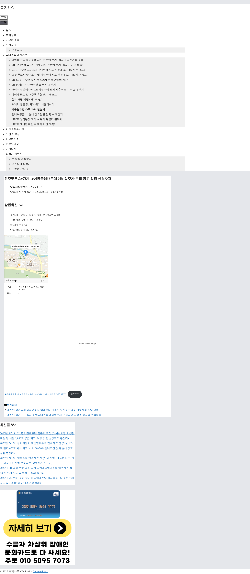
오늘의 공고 (18, 49)
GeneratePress (40, 571)
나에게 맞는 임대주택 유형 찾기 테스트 (34, 94)
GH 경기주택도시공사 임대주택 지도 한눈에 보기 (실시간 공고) (48, 69)
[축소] (44, 256)
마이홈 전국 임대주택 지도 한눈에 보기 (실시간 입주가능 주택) (48, 59)
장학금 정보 (13, 153)
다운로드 (75, 394)
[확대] (44, 251)
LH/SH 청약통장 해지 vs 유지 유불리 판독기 (37, 119)
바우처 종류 (13, 40)
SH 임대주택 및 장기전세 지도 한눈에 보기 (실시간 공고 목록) (47, 64)
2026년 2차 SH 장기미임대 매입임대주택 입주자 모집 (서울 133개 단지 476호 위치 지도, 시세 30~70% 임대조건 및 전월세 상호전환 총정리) (36, 448)
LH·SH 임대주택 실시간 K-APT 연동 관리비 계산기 (41, 79)
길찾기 (43, 281)
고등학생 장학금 (21, 163)
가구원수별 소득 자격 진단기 (28, 109)
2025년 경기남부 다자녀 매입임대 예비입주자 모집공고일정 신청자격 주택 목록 (53, 410)
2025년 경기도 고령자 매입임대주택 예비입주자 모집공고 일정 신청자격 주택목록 (54, 414)
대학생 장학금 (20, 168)
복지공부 (11, 35)
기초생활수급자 (15, 129)
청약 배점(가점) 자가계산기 (27, 99)
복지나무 (8, 7)
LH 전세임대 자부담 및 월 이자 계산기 (34, 84)
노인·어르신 (13, 134)
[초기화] (44, 261)
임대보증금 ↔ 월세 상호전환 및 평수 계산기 (37, 114)
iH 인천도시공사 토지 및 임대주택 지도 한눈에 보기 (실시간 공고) (50, 74)
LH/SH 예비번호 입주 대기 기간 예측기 (34, 124)
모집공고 (11, 45)
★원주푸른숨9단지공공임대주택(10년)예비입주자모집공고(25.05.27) (35, 394)
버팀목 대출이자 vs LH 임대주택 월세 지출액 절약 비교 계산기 (48, 89)
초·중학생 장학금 (21, 158)
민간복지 (11, 148)
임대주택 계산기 (15, 55)
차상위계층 (12, 139)
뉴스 (8, 30)
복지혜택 (12, 405)
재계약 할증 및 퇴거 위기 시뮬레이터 (33, 104)
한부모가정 (12, 144)
